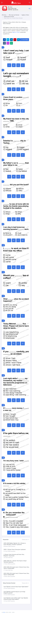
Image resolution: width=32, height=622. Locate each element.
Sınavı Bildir (25, 39)
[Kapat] (1, 8)
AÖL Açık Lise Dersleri (14, 15)
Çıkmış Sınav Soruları (9, 16)
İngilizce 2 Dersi (25, 15)
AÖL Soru (4, 15)
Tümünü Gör (25, 539)
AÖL (4, 612)
